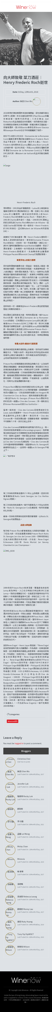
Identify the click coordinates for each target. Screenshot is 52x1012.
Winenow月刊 (12, 721)
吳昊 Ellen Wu (26, 101)
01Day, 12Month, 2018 (28, 91)
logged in (19, 743)
